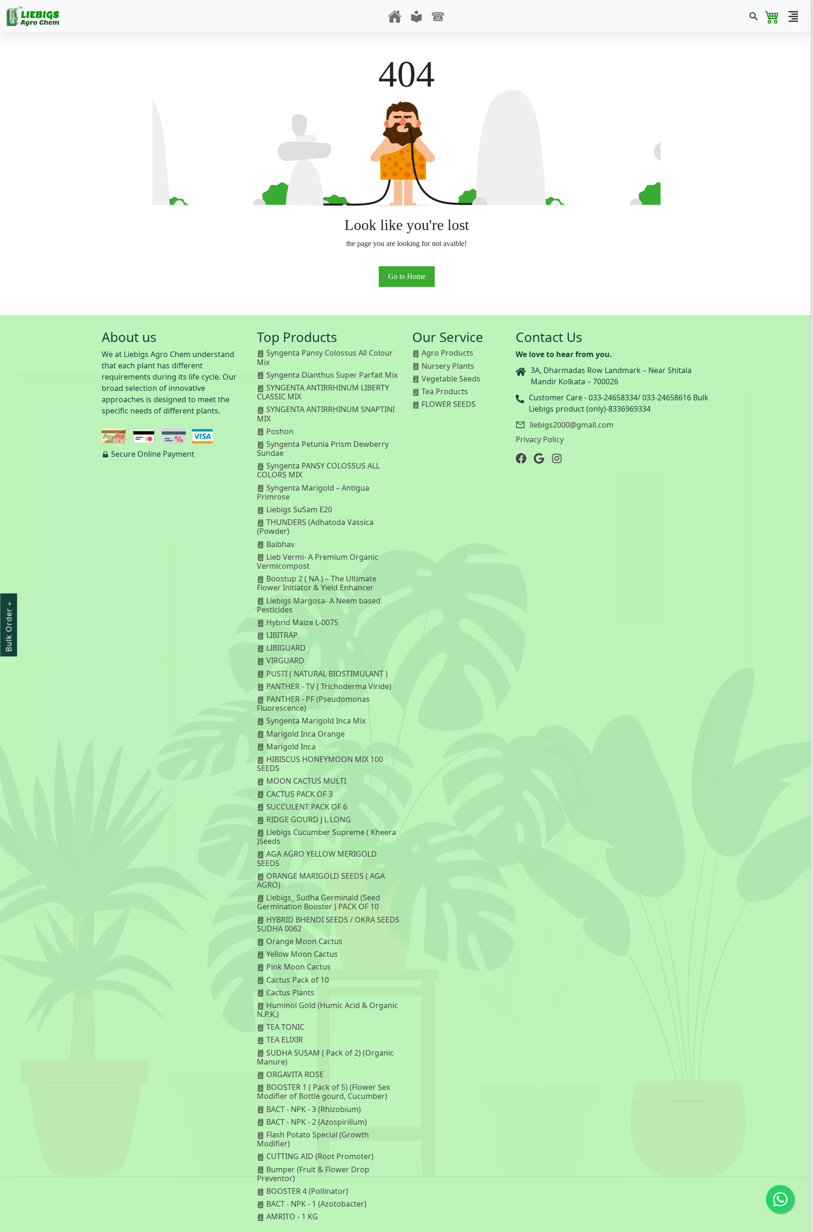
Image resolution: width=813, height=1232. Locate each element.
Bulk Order (9, 628)
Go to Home (406, 276)
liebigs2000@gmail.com (572, 425)
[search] (753, 16)
